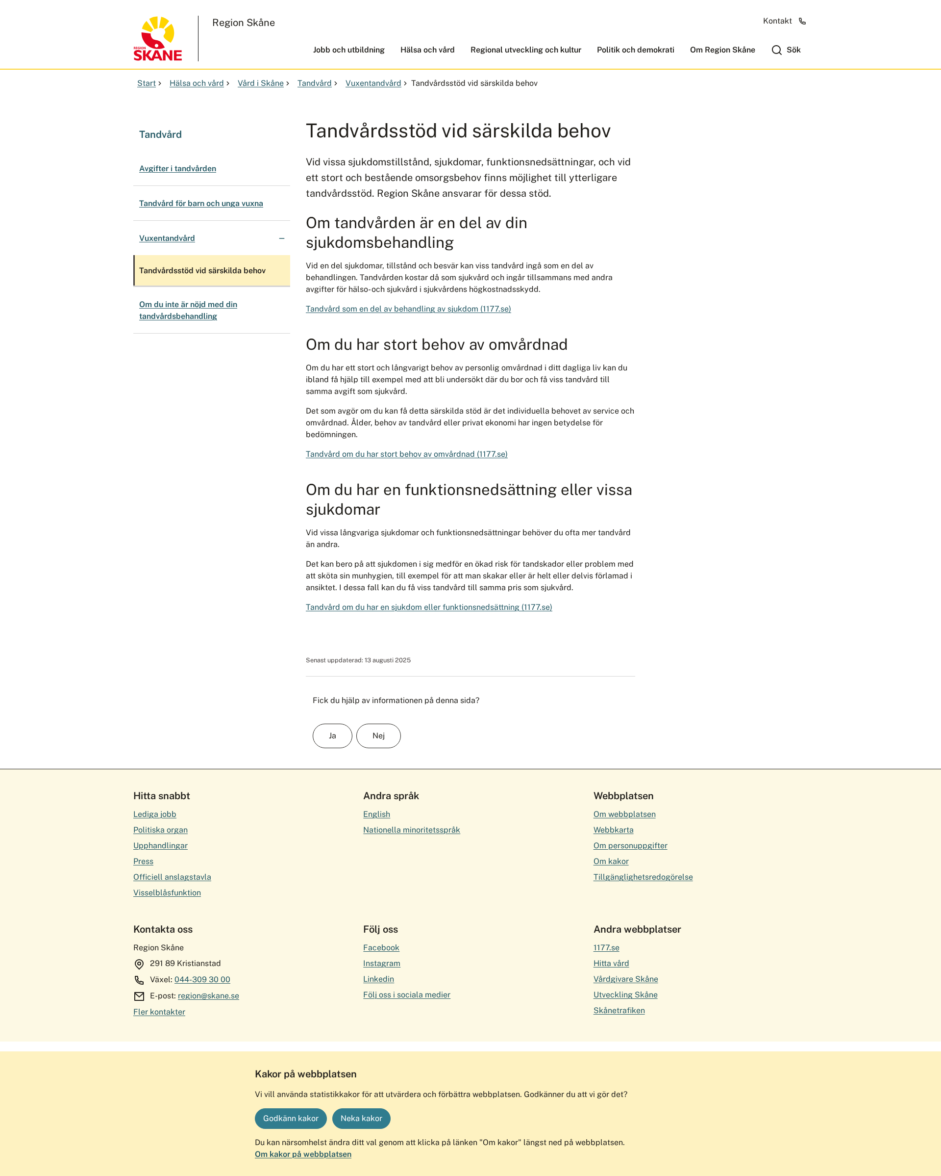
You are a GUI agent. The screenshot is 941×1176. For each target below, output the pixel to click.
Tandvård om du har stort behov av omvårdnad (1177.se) (407, 454)
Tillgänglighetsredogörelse (643, 877)
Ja (332, 735)
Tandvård (314, 83)
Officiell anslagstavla (172, 877)
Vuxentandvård (373, 83)
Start (146, 83)
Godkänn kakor (291, 1118)
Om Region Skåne (722, 49)
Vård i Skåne (261, 83)
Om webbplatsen (625, 814)
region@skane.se (208, 995)
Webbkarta (614, 830)
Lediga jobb (154, 814)
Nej (378, 735)
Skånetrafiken (619, 1010)
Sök (794, 49)
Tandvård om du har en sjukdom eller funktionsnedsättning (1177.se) (429, 607)
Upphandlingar (160, 845)
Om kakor (611, 861)
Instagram (381, 963)
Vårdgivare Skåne (626, 979)
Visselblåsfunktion (167, 892)
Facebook (381, 947)
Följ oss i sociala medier (406, 994)
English (376, 814)
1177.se (606, 947)
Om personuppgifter (631, 845)
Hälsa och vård (427, 49)
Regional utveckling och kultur (525, 49)
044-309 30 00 (202, 979)
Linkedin (378, 979)
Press (143, 861)
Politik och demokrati (635, 49)
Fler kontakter (159, 1012)
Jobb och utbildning (349, 49)
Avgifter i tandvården (177, 168)
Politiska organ (160, 830)
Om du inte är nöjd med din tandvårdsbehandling (188, 310)
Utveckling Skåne (626, 994)
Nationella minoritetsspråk (411, 830)
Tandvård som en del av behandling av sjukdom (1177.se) (408, 309)
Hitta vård (611, 963)
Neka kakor (361, 1118)
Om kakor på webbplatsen (303, 1154)
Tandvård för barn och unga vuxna (201, 203)
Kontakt (777, 21)
